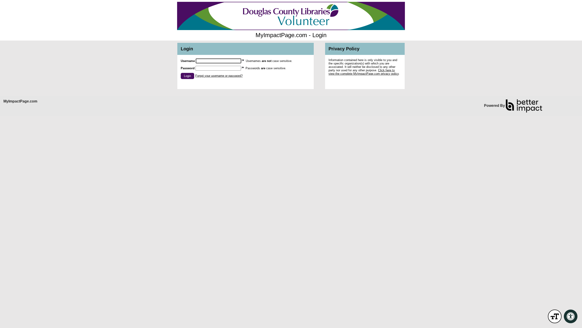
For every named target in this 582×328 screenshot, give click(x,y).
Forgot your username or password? (219, 75)
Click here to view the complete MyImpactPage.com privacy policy (364, 72)
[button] (187, 76)
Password (188, 68)
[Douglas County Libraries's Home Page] (291, 16)
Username (188, 61)
